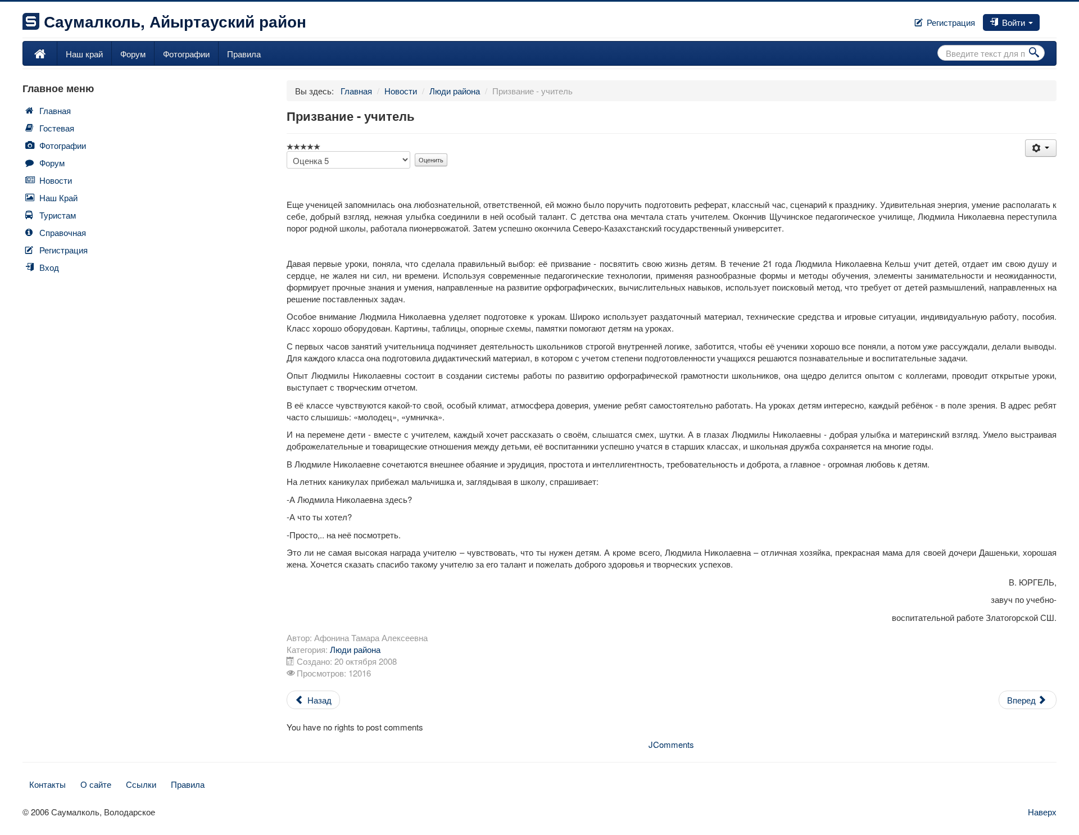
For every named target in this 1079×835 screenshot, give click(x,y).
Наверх (1042, 812)
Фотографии (186, 54)
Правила (244, 54)
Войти (1013, 22)
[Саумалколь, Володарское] (40, 53)
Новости (55, 180)
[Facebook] (1042, 19)
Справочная (62, 232)
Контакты (47, 784)
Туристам (57, 215)
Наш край (84, 54)
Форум (133, 54)
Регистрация (949, 22)
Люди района (355, 649)
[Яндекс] (1055, 19)
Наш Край (58, 197)
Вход (49, 267)
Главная (55, 110)
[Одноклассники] (1051, 19)
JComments (671, 744)
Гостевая (56, 128)
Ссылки (141, 784)
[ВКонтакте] (1046, 19)
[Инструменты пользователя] (1041, 148)
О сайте (95, 784)
